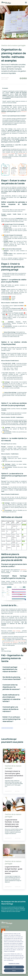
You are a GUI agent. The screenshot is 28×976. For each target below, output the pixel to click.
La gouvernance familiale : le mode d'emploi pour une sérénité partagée (12, 823)
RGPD (1, 972)
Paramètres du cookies (14, 963)
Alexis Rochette (5, 77)
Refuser (14, 970)
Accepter (14, 967)
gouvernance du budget (8, 153)
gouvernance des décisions (11, 642)
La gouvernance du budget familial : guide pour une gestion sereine (13, 870)
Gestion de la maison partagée (7, 727)
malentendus (23, 569)
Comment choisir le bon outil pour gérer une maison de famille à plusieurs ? (14, 774)
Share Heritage (16, 631)
